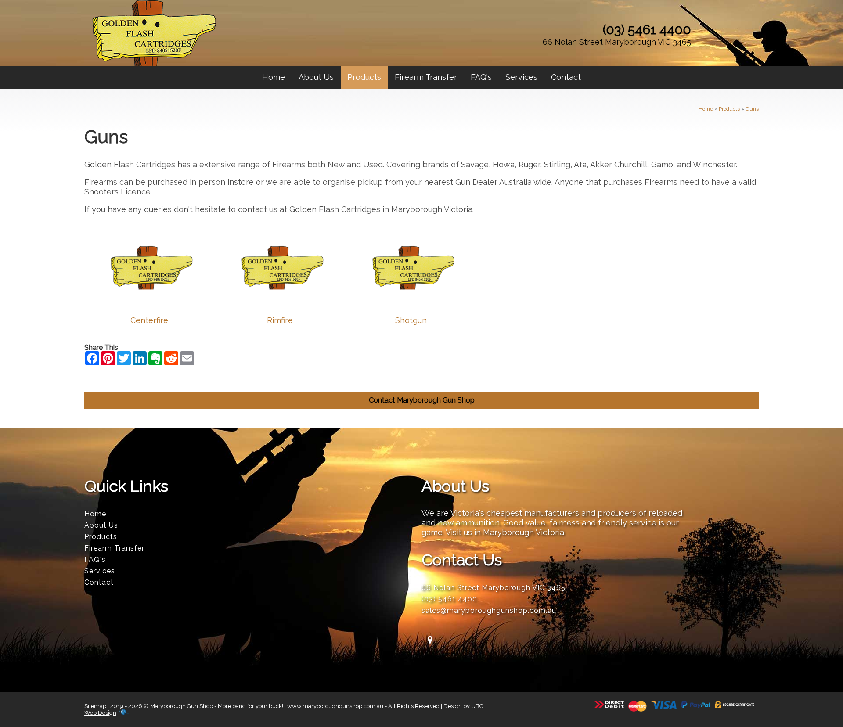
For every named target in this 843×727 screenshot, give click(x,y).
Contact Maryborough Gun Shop (422, 400)
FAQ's (481, 77)
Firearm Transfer (426, 77)
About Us (316, 77)
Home (273, 77)
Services (521, 77)
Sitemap (95, 706)
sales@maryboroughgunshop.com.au (489, 610)
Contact (566, 77)
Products (364, 77)
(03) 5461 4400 (647, 29)
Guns (752, 109)
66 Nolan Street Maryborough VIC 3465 (617, 42)
